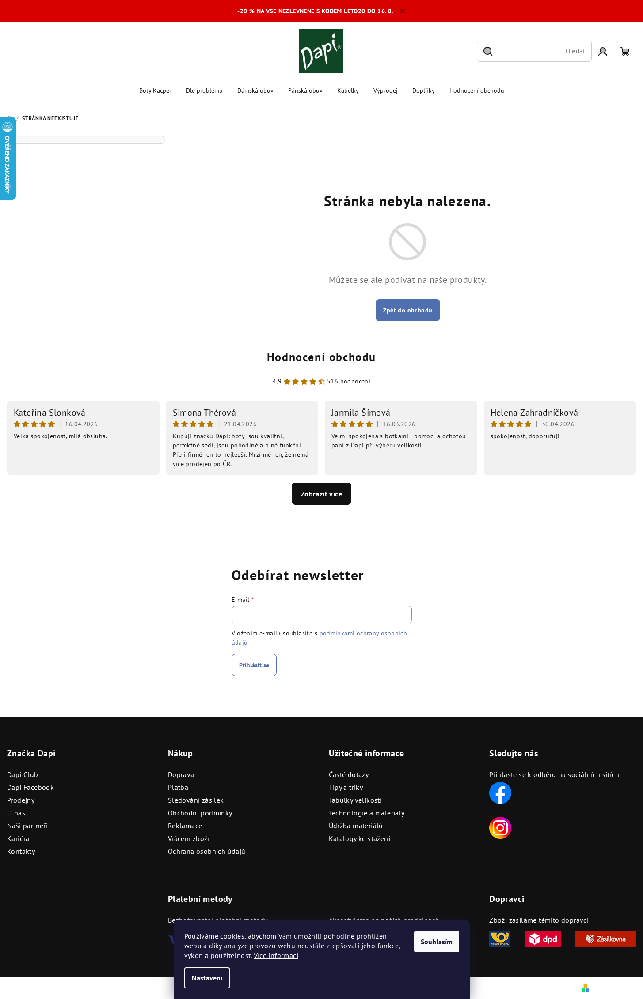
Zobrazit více (321, 493)
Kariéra (18, 838)
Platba (178, 787)
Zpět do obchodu (408, 310)
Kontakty (21, 851)
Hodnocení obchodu (321, 356)
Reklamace (185, 825)
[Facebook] (500, 792)
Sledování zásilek (196, 800)
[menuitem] (155, 90)
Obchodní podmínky (200, 812)
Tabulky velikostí (355, 800)
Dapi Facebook (30, 787)
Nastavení (207, 977)
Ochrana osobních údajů (207, 851)
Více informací (276, 955)
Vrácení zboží (188, 838)
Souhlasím (437, 941)
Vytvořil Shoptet (615, 987)
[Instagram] (500, 826)
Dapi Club (22, 774)
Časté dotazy (349, 774)
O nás (16, 812)
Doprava (181, 774)
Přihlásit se (254, 665)
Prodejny (20, 800)
